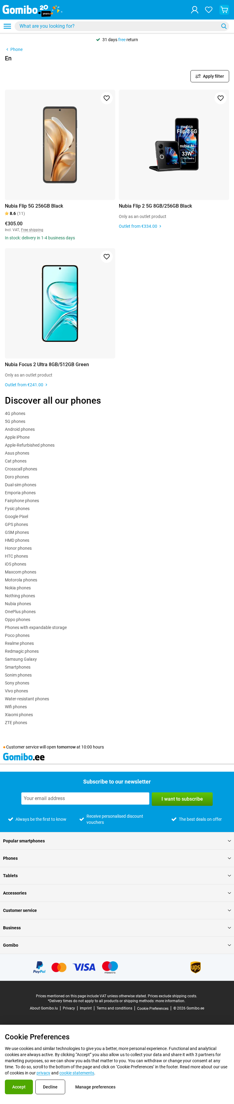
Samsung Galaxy (21, 659)
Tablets (10, 875)
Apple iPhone (17, 437)
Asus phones (17, 453)
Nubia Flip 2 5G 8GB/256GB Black (155, 206)
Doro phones (17, 476)
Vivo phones (16, 690)
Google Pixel (16, 516)
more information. (170, 1001)
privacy (43, 1072)
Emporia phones (20, 492)
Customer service (20, 910)
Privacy (69, 1008)
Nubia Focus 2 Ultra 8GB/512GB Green (47, 364)
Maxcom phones (20, 572)
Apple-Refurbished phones (30, 445)
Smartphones (17, 667)
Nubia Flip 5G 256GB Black (34, 206)
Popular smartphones (24, 840)
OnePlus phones (20, 611)
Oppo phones (17, 619)
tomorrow (66, 747)
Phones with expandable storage (36, 627)
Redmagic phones (22, 651)
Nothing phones (20, 595)
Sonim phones (18, 675)
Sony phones (17, 683)
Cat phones (16, 461)
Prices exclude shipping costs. (172, 996)
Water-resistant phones (27, 698)
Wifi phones (16, 706)
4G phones (15, 413)
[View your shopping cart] (224, 10)
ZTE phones (16, 722)
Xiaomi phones (19, 714)
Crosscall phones (21, 468)
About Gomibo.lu (44, 1008)
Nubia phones (18, 603)
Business (12, 927)
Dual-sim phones (20, 484)
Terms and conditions (114, 1008)
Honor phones (18, 548)
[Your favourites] (209, 10)
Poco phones (17, 635)
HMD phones (17, 540)
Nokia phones (18, 587)
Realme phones (19, 643)
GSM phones (17, 532)
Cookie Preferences (152, 1008)
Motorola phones (21, 579)
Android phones (20, 429)
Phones (10, 858)
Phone (16, 49)
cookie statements (76, 1072)
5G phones (15, 421)
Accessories (15, 893)
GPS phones (16, 524)
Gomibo (10, 945)
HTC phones (16, 556)
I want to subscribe (182, 799)
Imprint (86, 1008)
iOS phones (15, 564)
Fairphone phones (22, 500)
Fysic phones (17, 508)
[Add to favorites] (107, 98)
